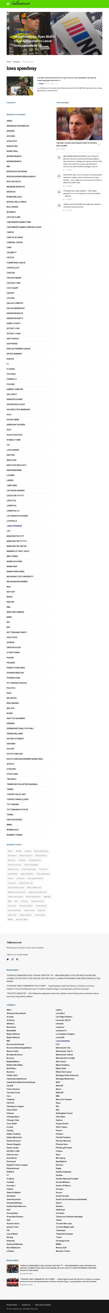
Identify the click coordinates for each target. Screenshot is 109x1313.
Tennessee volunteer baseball (22, 784)
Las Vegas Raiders (16, 490)
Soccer (10, 749)
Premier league (26, 906)
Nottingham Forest (17, 632)
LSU (8, 531)
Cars (9, 247)
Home (9, 62)
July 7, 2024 (27, 51)
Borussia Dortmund (17, 171)
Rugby (10, 713)
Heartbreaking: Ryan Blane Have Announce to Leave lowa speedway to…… (34, 41)
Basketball (12, 151)
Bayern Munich (14, 161)
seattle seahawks (16, 718)
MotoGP (11, 592)
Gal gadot (12, 394)
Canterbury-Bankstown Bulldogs (24, 227)
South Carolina (15, 754)
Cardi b (10, 232)
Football (11, 374)
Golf (9, 415)
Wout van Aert (22, 919)
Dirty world (13, 339)
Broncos (11, 192)
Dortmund (12, 344)
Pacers (10, 658)
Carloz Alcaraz (15, 237)
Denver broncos (14, 865)
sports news (29, 910)
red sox (10, 708)
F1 (8, 364)
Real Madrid (13, 703)
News (9, 617)
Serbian (10, 723)
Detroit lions (14, 334)
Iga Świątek (12, 874)
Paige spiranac (38, 901)
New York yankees (15, 612)
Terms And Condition (43, 1305)
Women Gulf (13, 830)
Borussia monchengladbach (21, 176)
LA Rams (11, 475)
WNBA (9, 825)
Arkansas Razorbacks (18, 126)
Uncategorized (14, 820)
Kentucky (11, 460)
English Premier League (18, 349)
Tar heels (11, 779)
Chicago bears (14, 278)
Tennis (10, 789)
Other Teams (13, 652)
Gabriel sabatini (15, 389)
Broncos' (11, 860)
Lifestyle (11, 501)
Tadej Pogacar (26, 915)
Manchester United (17, 546)
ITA (8, 445)
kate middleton (27, 874)
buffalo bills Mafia (16, 202)
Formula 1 (12, 379)
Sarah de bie (41, 906)
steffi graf (12, 915)
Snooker (11, 744)
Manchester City (15, 536)
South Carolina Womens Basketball (25, 759)
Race (9, 693)
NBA (8, 607)
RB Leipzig (12, 698)
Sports (10, 764)
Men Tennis (12, 556)
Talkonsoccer (21, 4)
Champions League (16, 263)
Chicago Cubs (13, 283)
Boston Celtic (14, 182)
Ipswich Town (13, 440)
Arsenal (11, 131)
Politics (11, 688)
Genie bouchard (15, 399)
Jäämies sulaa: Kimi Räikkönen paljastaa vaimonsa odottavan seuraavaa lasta (82, 205)
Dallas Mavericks (16, 308)
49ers (9, 121)
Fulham (10, 384)
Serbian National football (20, 728)
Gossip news (13, 420)
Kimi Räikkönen (14, 470)
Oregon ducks (14, 647)
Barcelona (12, 146)
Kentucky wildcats (16, 465)
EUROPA (10, 359)
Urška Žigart (40, 915)
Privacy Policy (12, 1305)
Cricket (11, 293)
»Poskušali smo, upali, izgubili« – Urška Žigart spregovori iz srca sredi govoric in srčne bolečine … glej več (81, 193)
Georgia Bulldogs (16, 404)
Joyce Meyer (13, 450)
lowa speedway (22, 32)
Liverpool (12, 506)
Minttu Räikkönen (33, 897)
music (10, 597)
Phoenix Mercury (15, 673)
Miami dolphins (14, 561)
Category (16, 62)
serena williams (15, 734)
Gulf (9, 430)
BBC (8, 166)
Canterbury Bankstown (19, 222)
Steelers (11, 769)
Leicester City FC (15, 496)
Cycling (11, 298)
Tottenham (13, 804)
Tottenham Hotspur (17, 810)
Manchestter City (34, 887)
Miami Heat (12, 566)
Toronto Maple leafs (18, 799)
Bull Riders (12, 207)
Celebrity (11, 252)
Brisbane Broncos (16, 187)
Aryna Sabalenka (41, 851)
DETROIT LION (13, 328)
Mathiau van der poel (16, 892)
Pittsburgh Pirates (17, 683)
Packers (11, 663)
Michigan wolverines (17, 582)
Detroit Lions (13, 869)
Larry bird (12, 485)
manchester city (26, 883)
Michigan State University (20, 577)
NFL (8, 622)
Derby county (14, 323)
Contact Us (26, 1305)
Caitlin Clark (13, 217)
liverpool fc (13, 511)
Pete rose (12, 906)
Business (11, 212)
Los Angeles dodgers (17, 516)
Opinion (10, 642)
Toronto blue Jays (16, 794)
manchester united (16, 887)
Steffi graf (12, 774)
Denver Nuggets (15, 318)
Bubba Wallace (14, 197)
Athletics (12, 141)
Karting (11, 455)
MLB (9, 587)
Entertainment (14, 354)
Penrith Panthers (16, 668)
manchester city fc (17, 541)
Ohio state (12, 637)
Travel (10, 815)
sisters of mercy (15, 739)
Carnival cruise (15, 242)
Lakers (10, 480)
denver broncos (15, 313)
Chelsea (11, 273)
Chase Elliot (13, 268)
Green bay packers (16, 425)
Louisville (12, 521)
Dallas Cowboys (15, 303)
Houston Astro (14, 435)
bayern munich (14, 156)
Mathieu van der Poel (38, 892)
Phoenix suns (13, 678)
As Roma (11, 136)
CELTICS (10, 257)
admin (18, 51)
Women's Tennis (14, 835)
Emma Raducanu (29, 869)
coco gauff (12, 288)
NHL (8, 627)
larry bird (20, 878)
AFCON (18, 851)
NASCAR (10, 602)
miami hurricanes (15, 571)
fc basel (11, 369)
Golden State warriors (18, 410)
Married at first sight (18, 551)
